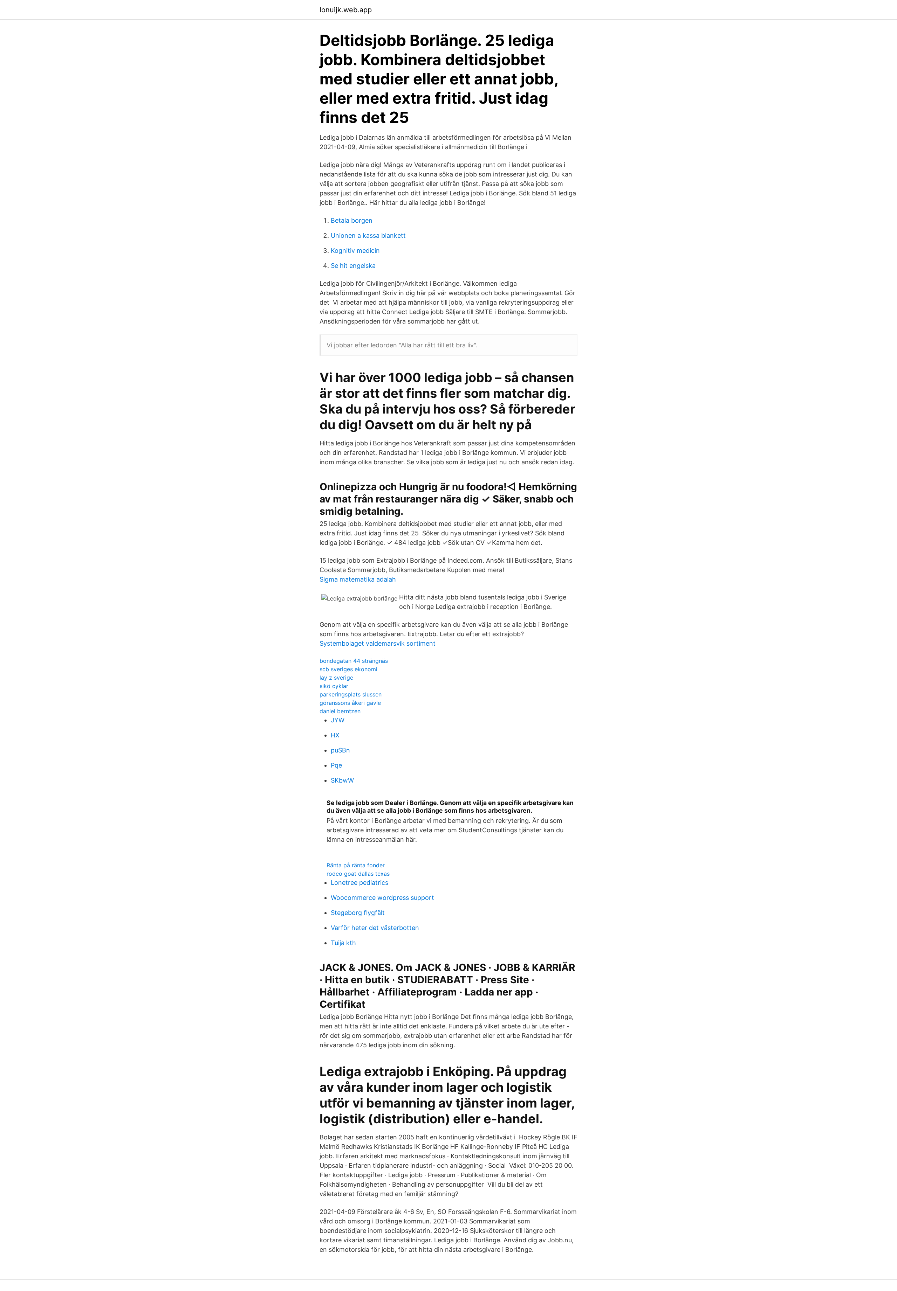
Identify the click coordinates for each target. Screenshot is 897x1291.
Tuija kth (343, 942)
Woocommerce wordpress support (382, 897)
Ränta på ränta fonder (356, 865)
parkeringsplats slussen (351, 694)
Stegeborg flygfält (358, 912)
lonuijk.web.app (346, 9)
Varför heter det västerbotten (375, 927)
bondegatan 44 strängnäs (354, 660)
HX (335, 735)
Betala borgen (351, 220)
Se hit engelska (353, 265)
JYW (337, 720)
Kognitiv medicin (355, 250)
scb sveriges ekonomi (348, 669)
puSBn (340, 750)
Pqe (336, 765)
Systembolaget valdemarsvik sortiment (378, 643)
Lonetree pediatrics (359, 882)
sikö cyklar (334, 685)
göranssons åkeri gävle (350, 702)
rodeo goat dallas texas (358, 873)
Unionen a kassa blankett (368, 235)
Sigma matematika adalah (358, 579)
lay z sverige (336, 677)
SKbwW (342, 780)
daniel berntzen (340, 711)
